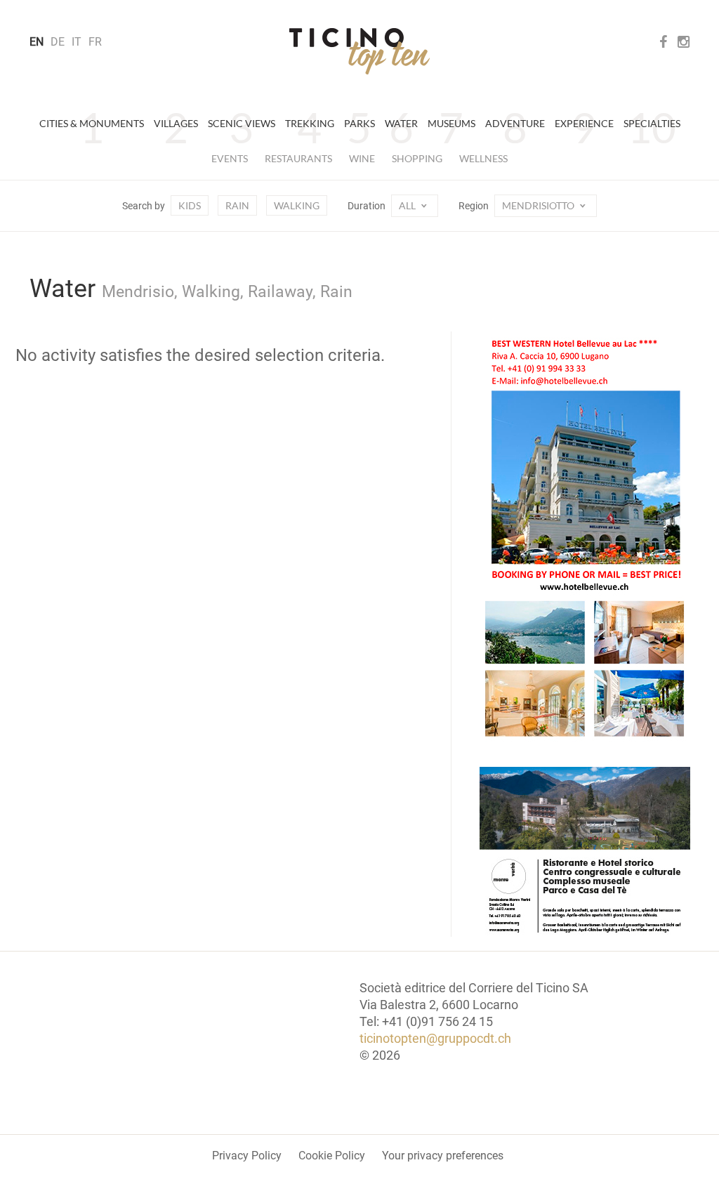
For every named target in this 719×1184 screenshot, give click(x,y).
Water (401, 123)
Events (229, 158)
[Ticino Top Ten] (359, 51)
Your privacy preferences (442, 1155)
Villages (176, 123)
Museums (451, 123)
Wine (362, 158)
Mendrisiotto (539, 205)
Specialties (652, 123)
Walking (296, 205)
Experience (584, 123)
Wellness (483, 158)
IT (76, 41)
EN (36, 41)
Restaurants (298, 158)
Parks (359, 123)
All (408, 205)
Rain (237, 205)
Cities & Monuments (91, 123)
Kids (189, 205)
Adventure (515, 123)
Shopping (417, 158)
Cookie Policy (331, 1155)
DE (58, 41)
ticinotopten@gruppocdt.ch (435, 1038)
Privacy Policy (247, 1155)
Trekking (309, 123)
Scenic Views (241, 123)
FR (95, 41)
